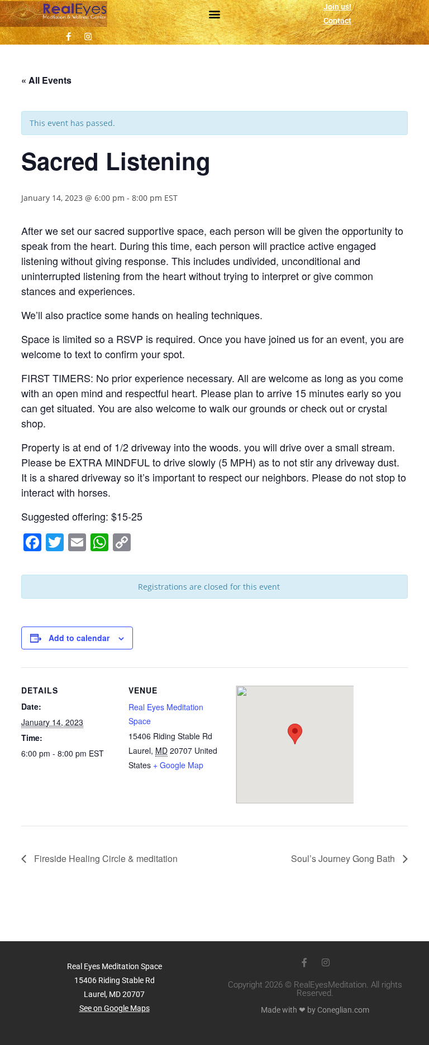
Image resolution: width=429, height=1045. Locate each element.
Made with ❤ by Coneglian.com (315, 1009)
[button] (215, 14)
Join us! (337, 6)
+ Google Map (178, 764)
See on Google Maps (114, 1008)
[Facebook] (68, 36)
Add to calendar (79, 637)
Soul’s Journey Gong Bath (344, 858)
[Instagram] (87, 36)
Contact (337, 20)
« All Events (46, 80)
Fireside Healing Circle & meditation (105, 858)
